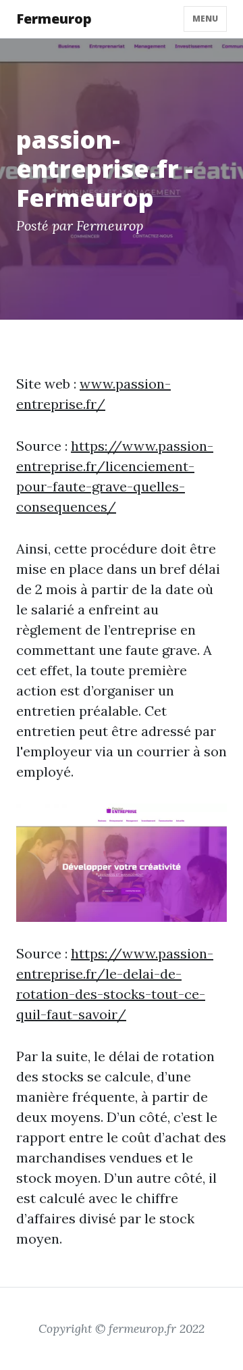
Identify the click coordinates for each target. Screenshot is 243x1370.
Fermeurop (54, 18)
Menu (205, 18)
